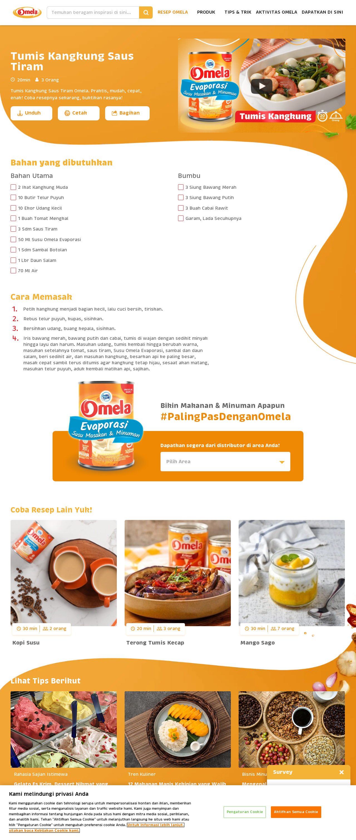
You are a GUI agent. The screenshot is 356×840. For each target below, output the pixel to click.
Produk (206, 12)
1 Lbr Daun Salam (37, 260)
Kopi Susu (25, 642)
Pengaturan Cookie (245, 812)
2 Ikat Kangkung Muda (43, 187)
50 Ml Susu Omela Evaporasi (49, 239)
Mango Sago (257, 642)
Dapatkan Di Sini (322, 12)
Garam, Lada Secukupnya (213, 218)
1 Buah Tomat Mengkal (43, 218)
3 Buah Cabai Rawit (207, 208)
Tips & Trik (237, 12)
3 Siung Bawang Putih (210, 197)
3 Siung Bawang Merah (211, 187)
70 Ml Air (28, 271)
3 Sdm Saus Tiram (37, 229)
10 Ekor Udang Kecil (40, 208)
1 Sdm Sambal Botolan (42, 250)
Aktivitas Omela (276, 12)
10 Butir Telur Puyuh (41, 197)
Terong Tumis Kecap (155, 642)
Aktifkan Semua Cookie (296, 812)
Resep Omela (173, 12)
